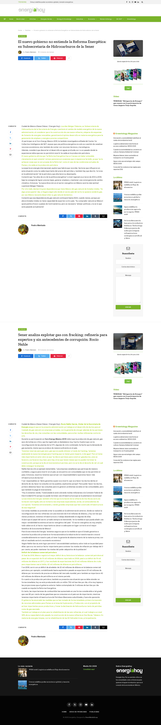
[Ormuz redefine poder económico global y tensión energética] (117, 197)
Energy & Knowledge (64, 19)
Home (11, 19)
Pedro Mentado (30, 52)
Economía (91, 19)
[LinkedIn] (10, 143)
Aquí (128, 88)
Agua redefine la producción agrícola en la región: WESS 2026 (132, 210)
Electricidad (20, 19)
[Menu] (5, 19)
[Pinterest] (10, 149)
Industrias (79, 19)
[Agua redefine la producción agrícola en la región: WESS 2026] (117, 209)
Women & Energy (106, 19)
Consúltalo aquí (89, 669)
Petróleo (22, 36)
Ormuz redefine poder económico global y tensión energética (51, 2)
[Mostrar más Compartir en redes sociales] (69, 58)
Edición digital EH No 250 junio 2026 (128, 61)
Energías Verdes (46, 19)
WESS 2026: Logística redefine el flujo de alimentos (132, 184)
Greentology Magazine (126, 133)
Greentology (131, 19)
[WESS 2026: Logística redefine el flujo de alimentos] (117, 185)
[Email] (10, 154)
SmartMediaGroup (91, 717)
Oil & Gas (32, 19)
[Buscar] (142, 2)
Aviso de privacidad (78, 712)
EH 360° (119, 19)
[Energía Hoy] (31, 10)
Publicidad (94, 712)
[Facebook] (10, 132)
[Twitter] (10, 138)
